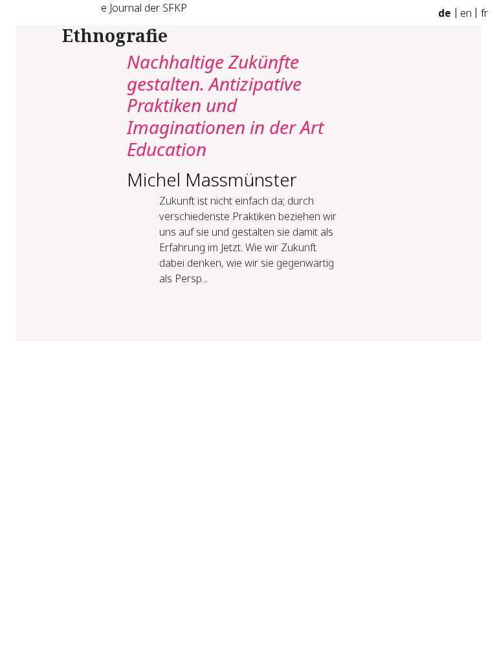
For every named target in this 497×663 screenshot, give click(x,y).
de (444, 13)
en (466, 13)
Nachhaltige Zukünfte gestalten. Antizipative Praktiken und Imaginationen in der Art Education (225, 105)
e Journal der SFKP (144, 8)
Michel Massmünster (212, 179)
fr (484, 13)
